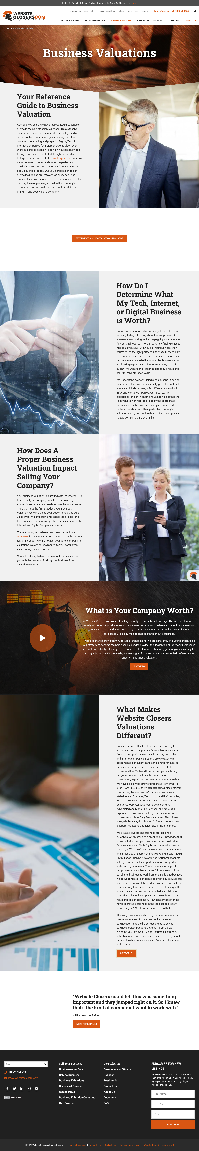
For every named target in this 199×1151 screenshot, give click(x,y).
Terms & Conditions (77, 1145)
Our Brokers (146, 11)
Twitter (14, 1089)
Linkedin (22, 1089)
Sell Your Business (70, 20)
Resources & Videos (106, 11)
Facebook (7, 1089)
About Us (109, 1091)
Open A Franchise (74, 11)
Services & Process (70, 1086)
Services (157, 20)
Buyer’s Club (143, 20)
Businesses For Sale (95, 20)
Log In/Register (161, 11)
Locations (110, 1097)
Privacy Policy (95, 1145)
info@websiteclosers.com (23, 1078)
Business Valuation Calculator (77, 1097)
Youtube (36, 1089)
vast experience (62, 158)
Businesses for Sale (71, 1069)
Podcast (121, 11)
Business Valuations (121, 20)
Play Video (139, 666)
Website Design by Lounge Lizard (159, 1145)
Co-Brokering (112, 1063)
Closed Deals (174, 20)
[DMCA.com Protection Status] (13, 1097)
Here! (134, 3)
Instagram (29, 1089)
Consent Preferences (129, 1145)
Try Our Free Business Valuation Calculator (99, 238)
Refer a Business (69, 1075)
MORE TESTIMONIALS (86, 1024)
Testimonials (132, 11)
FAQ (106, 1103)
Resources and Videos (117, 1069)
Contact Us (126, 953)
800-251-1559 (182, 11)
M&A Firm (23, 536)
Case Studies (89, 11)
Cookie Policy (111, 1145)
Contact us (190, 20)
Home (10, 28)
